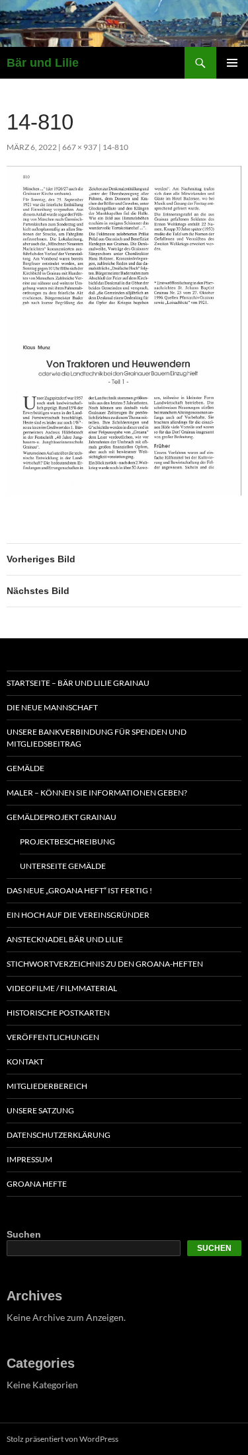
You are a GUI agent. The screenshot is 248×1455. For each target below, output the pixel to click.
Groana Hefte (37, 1184)
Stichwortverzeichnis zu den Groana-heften (105, 964)
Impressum (29, 1159)
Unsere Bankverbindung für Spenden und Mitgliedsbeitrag (96, 738)
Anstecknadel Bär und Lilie (65, 939)
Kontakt (25, 1061)
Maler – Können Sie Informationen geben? (97, 793)
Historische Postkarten (58, 1013)
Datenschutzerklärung (58, 1135)
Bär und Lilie (43, 62)
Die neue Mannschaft (52, 707)
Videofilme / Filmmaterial (62, 988)
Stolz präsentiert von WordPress (62, 1439)
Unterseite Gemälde (63, 866)
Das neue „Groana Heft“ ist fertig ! (79, 890)
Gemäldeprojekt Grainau (61, 817)
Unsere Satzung (40, 1110)
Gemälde (25, 768)
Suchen (24, 1234)
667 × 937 (79, 147)
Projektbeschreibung (67, 841)
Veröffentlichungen (53, 1037)
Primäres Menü (232, 63)
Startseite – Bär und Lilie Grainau (78, 683)
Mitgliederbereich (47, 1086)
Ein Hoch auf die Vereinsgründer (78, 915)
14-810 (115, 147)
